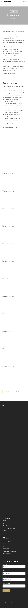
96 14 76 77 (5, 523)
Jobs (4, 546)
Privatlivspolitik (6, 548)
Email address (6, 583)
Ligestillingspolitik (7, 553)
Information (14, 11)
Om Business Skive (7, 541)
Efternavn (5, 571)
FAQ (4, 543)
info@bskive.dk (6, 525)
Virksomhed (6, 577)
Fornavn (5, 564)
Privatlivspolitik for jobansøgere (10, 551)
